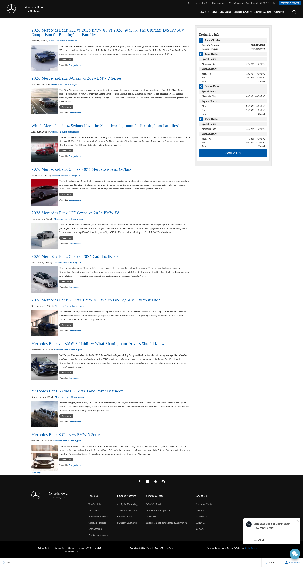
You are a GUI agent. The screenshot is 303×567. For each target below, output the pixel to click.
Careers (200, 529)
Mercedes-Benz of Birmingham (62, 41)
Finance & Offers (243, 12)
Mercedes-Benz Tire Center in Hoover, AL (166, 523)
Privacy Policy (44, 548)
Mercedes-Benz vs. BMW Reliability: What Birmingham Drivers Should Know (97, 344)
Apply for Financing (127, 504)
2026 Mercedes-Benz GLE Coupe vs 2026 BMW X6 (75, 213)
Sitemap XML (85, 548)
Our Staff (200, 510)
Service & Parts (262, 12)
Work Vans (93, 510)
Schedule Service (290, 3)
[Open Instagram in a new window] (163, 481)
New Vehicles (95, 504)
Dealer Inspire (251, 548)
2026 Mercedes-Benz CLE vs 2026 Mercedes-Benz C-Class (81, 169)
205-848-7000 (258, 45)
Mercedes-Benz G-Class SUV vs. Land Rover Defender (77, 391)
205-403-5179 (258, 49)
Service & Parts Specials (158, 510)
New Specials (95, 529)
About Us (279, 12)
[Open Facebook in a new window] (147, 481)
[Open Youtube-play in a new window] (155, 481)
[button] (294, 11)
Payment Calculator (127, 523)
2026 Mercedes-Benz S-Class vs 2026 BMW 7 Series (76, 78)
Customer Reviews (205, 504)
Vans (214, 12)
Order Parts (152, 517)
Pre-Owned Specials (98, 535)
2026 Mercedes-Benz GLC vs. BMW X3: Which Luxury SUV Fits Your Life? (95, 300)
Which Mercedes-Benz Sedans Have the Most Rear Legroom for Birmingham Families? (105, 126)
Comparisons (75, 65)
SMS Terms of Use (71, 551)
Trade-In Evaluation (127, 510)
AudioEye (99, 548)
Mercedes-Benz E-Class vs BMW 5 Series (66, 435)
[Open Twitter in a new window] (140, 482)
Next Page (36, 473)
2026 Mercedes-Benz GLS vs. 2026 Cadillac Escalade (77, 257)
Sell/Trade (225, 12)
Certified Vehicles (97, 523)
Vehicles (204, 12)
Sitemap (71, 548)
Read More (66, 60)
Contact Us (233, 153)
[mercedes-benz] (11, 8)
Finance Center (124, 517)
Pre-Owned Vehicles (98, 517)
